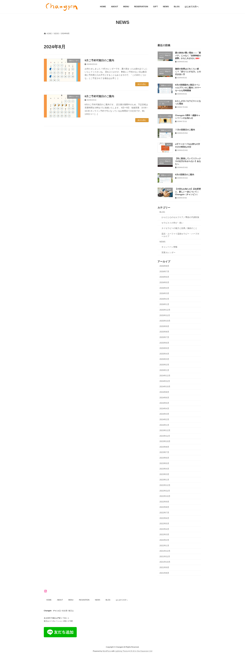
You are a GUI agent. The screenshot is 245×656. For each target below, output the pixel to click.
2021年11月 (165, 556)
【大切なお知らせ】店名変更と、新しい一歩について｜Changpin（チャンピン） (188, 192)
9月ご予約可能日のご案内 (99, 60)
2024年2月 (164, 419)
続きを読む (142, 84)
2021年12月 (165, 551)
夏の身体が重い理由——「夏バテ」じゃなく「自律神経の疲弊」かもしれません (188, 55)
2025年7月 (164, 337)
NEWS (162, 242)
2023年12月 (165, 430)
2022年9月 (164, 501)
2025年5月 (164, 348)
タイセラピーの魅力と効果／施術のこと (179, 228)
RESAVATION (84, 600)
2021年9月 (164, 567)
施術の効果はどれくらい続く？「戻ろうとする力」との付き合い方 (188, 71)
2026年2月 (164, 299)
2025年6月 (164, 342)
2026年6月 (164, 277)
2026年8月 (164, 266)
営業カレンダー (168, 252)
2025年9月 (164, 326)
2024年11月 (165, 381)
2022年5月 (164, 523)
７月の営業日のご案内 (185, 130)
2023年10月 (165, 441)
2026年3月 (164, 293)
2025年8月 (164, 332)
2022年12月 (165, 485)
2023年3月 (164, 474)
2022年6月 (164, 518)
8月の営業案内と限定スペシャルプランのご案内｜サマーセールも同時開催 (188, 87)
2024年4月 (164, 408)
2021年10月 (165, 562)
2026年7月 (164, 271)
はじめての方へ (122, 600)
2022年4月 (164, 529)
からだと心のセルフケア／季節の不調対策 (180, 217)
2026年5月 (164, 282)
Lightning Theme (121, 651)
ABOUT (60, 600)
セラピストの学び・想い (172, 223)
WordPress (107, 651)
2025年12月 (165, 310)
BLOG (162, 212)
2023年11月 (165, 436)
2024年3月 (164, 414)
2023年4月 (164, 469)
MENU (70, 600)
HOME (48, 600)
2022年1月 (164, 545)
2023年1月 (164, 480)
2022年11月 (165, 490)
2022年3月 (164, 534)
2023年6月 (164, 458)
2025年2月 (164, 364)
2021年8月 (164, 573)
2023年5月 (164, 463)
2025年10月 (165, 321)
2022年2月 (164, 540)
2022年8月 (164, 507)
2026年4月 (164, 288)
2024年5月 (164, 403)
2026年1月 (164, 304)
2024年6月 (164, 397)
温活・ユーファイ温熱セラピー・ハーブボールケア (180, 234)
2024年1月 (164, 425)
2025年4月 (164, 353)
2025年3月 (164, 359)
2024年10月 (165, 386)
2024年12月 (165, 375)
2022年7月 (164, 512)
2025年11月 (165, 315)
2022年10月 (165, 496)
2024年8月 (164, 392)
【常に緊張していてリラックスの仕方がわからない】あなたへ (188, 161)
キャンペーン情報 (169, 247)
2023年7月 (164, 452)
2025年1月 (164, 370)
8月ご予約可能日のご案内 (99, 96)
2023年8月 (164, 447)
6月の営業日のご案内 (184, 174)
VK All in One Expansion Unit (141, 651)
